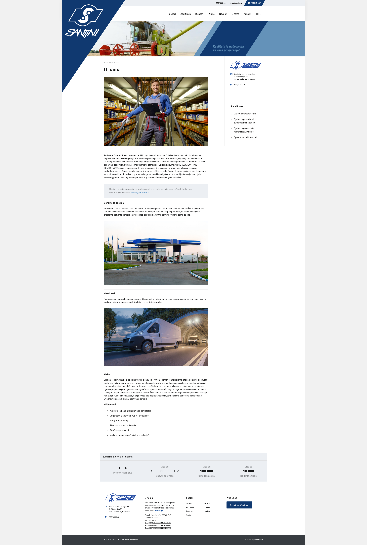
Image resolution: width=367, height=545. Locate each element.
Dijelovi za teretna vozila (245, 114)
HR (258, 14)
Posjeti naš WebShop (239, 505)
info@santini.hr (235, 3)
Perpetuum (258, 540)
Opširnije (159, 510)
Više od (164, 466)
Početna (172, 14)
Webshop (256, 3)
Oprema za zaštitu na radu (246, 137)
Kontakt (247, 14)
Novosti (223, 14)
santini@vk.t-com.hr (140, 192)
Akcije (212, 14)
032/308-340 (221, 3)
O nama (235, 14)
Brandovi (199, 14)
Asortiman (185, 14)
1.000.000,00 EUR (165, 471)
